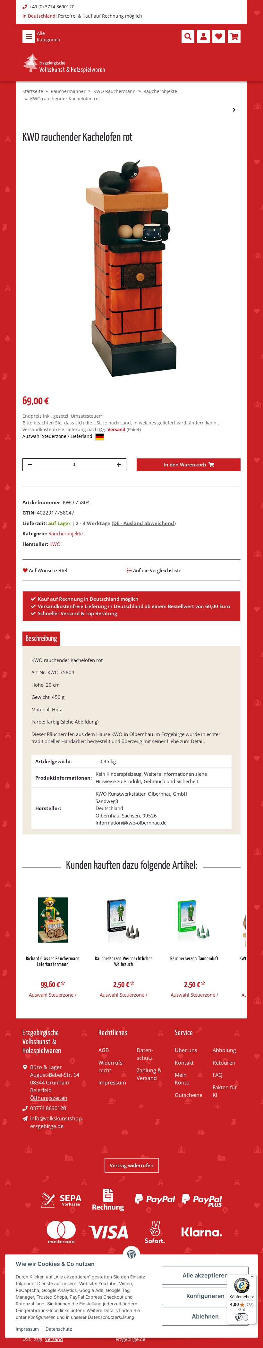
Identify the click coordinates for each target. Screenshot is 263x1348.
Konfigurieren (205, 1296)
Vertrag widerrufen (132, 1165)
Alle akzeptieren (205, 1275)
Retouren (224, 1062)
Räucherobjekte (65, 533)
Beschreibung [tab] (41, 638)
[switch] (241, 1317)
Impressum (112, 1082)
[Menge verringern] (30, 465)
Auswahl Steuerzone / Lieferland (58, 436)
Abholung (224, 1050)
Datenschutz (145, 1054)
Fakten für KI (225, 1091)
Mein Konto (182, 1078)
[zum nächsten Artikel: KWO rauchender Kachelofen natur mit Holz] (234, 110)
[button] (188, 36)
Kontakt (184, 1062)
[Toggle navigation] (28, 36)
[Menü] (253, 1278)
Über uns (186, 1050)
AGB (103, 1050)
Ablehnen (205, 1316)
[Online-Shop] (63, 63)
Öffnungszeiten (48, 1097)
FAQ (217, 1074)
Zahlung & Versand (149, 1074)
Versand (117, 429)
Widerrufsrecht (111, 1066)
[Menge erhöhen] (119, 465)
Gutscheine (188, 1095)
